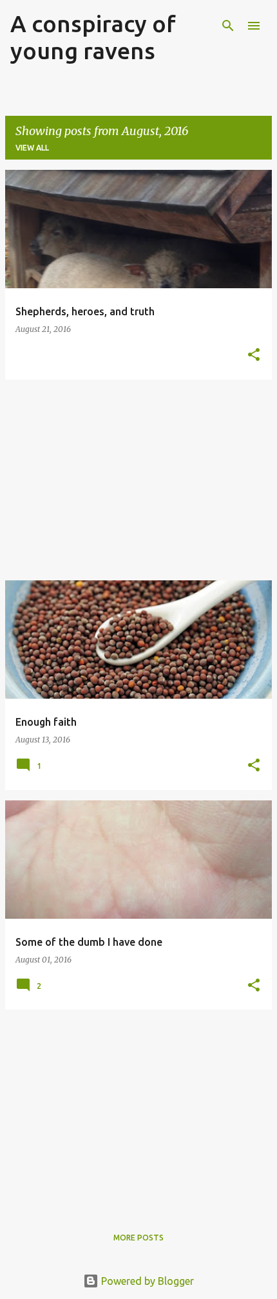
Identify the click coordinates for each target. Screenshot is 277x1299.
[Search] (228, 25)
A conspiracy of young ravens (93, 37)
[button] (254, 355)
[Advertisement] (138, 480)
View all (32, 147)
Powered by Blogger (146, 1281)
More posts (138, 1237)
